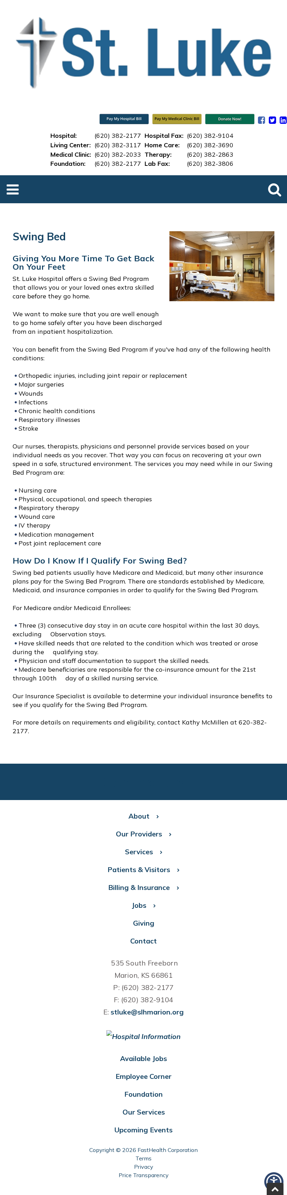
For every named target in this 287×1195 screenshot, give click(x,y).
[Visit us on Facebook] (261, 120)
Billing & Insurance (139, 887)
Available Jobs (143, 1058)
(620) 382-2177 (117, 135)
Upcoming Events (143, 1129)
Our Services (143, 1112)
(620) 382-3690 (210, 145)
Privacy (143, 1166)
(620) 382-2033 (117, 154)
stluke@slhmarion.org (147, 1011)
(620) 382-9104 (210, 135)
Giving (143, 923)
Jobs (139, 905)
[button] (275, 1189)
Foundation (143, 1094)
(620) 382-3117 (117, 145)
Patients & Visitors (138, 869)
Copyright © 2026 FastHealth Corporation (143, 1149)
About (138, 816)
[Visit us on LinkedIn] (283, 120)
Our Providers (139, 833)
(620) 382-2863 (210, 154)
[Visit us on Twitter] (272, 120)
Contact (143, 940)
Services (139, 851)
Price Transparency (144, 1175)
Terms (143, 1158)
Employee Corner (143, 1076)
